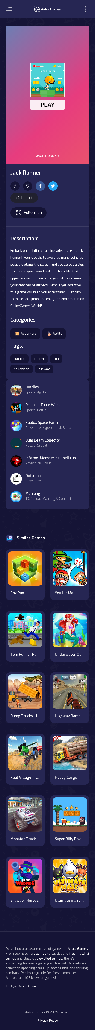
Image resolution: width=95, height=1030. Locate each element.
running (19, 359)
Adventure (29, 333)
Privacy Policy (47, 1020)
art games (38, 953)
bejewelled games (48, 958)
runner (39, 359)
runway (44, 369)
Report (27, 197)
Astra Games (78, 949)
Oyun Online (27, 986)
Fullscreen (33, 212)
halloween (21, 369)
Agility (57, 333)
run (56, 359)
